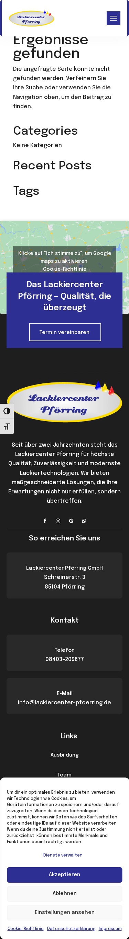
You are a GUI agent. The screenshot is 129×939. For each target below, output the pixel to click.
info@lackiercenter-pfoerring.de (64, 703)
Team (64, 775)
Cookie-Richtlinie (26, 929)
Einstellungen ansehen (65, 912)
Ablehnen (65, 893)
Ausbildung (65, 755)
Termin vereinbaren (64, 332)
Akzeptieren (64, 874)
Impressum (110, 929)
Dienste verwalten (63, 855)
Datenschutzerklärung (71, 929)
